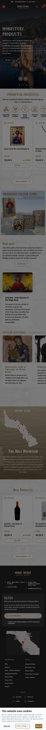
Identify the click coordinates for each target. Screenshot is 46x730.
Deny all (7, 726)
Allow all (39, 726)
